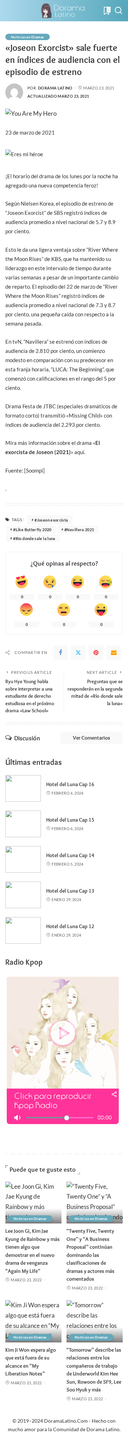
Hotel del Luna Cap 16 (70, 784)
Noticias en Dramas (27, 37)
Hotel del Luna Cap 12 (70, 926)
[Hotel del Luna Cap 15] (23, 824)
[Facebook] (60, 652)
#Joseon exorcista (51, 520)
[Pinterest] (96, 652)
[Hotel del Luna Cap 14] (23, 859)
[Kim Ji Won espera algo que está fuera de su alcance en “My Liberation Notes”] (33, 1321)
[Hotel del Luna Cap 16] (23, 788)
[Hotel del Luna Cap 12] (23, 930)
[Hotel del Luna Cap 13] (23, 895)
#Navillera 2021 (79, 529)
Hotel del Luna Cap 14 (70, 855)
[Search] (118, 10)
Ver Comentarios (91, 738)
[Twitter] (78, 652)
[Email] (114, 652)
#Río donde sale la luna (34, 538)
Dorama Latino (55, 88)
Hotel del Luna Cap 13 (70, 891)
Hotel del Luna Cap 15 (70, 820)
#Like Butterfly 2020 (32, 529)
